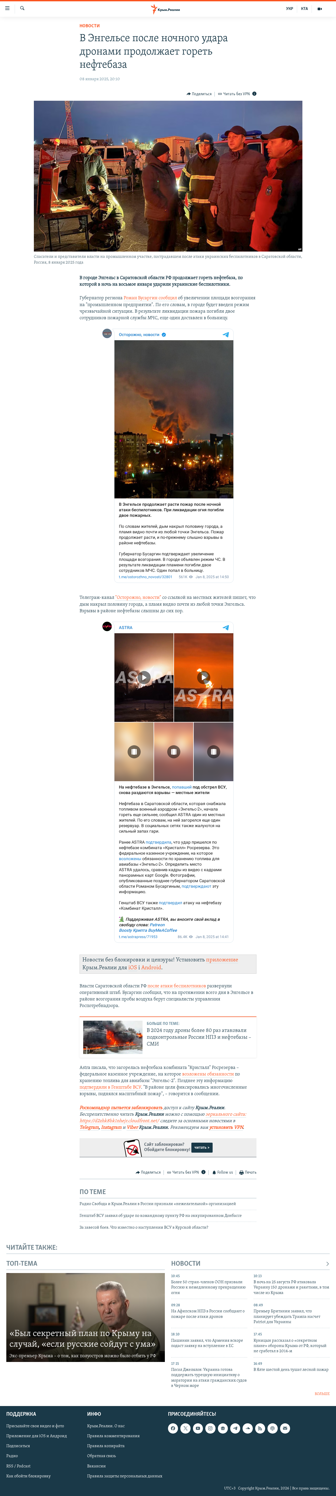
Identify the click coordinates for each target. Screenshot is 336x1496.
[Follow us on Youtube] (198, 1428)
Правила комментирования (113, 1436)
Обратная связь (101, 1456)
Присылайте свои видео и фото (35, 1426)
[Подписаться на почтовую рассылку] (285, 1428)
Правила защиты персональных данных (124, 1476)
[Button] (199, 94)
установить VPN (226, 1127)
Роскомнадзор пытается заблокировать (121, 1108)
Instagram (111, 1127)
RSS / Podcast (18, 1466)
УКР (289, 9)
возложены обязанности (208, 1074)
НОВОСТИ (186, 1264)
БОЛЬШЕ (322, 1394)
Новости (90, 26)
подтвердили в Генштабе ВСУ (110, 1087)
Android (151, 968)
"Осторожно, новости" (138, 597)
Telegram (89, 1127)
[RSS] (260, 1428)
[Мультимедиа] (320, 9)
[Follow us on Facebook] (173, 1428)
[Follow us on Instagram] (210, 1428)
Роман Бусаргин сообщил (150, 298)
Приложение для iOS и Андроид (36, 1436)
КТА (304, 9)
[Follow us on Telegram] (235, 1428)
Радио (12, 1456)
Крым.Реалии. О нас (106, 1426)
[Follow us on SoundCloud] (248, 1428)
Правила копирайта (106, 1446)
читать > (202, 1148)
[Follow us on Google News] (223, 1428)
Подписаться (18, 1446)
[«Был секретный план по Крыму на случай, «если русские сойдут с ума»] (85, 1317)
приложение (222, 960)
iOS (132, 968)
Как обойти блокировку (28, 1476)
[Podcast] (272, 1428)
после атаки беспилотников (177, 986)
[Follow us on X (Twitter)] (185, 1428)
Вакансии (96, 1466)
